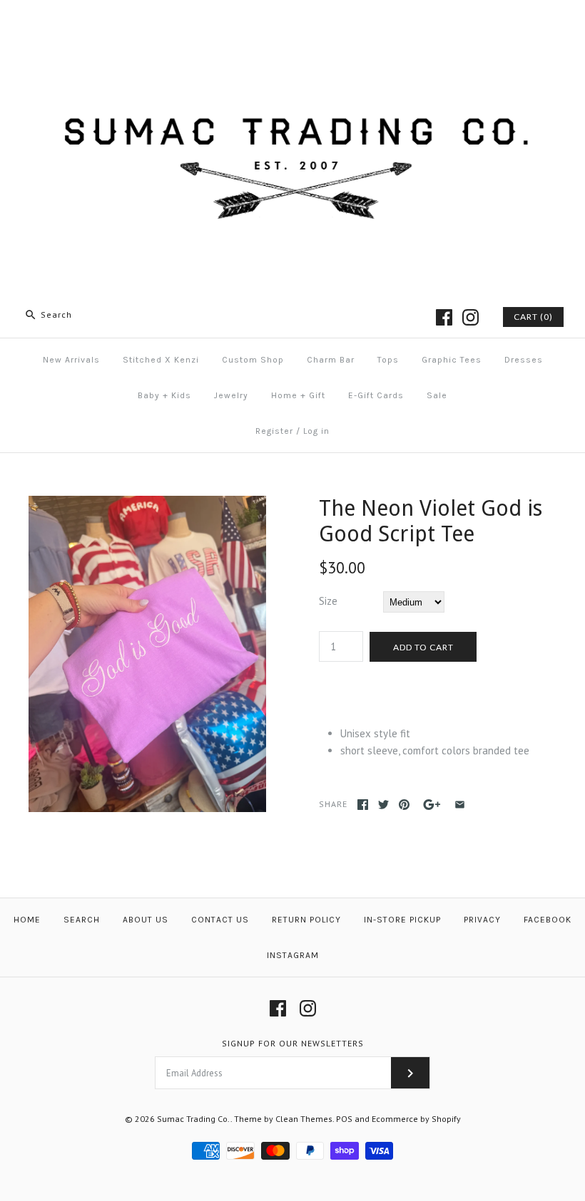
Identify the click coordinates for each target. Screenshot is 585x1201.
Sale (437, 395)
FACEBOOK (547, 920)
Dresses (523, 360)
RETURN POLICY (306, 920)
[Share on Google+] (431, 804)
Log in (316, 431)
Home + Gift (298, 395)
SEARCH (81, 920)
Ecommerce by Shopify (416, 1118)
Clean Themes (303, 1118)
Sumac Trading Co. (193, 1118)
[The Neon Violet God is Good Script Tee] (147, 504)
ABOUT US (145, 920)
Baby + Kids (164, 395)
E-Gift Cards (376, 395)
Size (328, 601)
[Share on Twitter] (383, 804)
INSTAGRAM (293, 955)
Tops (388, 360)
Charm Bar (331, 360)
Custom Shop (253, 360)
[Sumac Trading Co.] (292, 22)
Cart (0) (533, 316)
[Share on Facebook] (362, 804)
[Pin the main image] (404, 804)
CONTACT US (220, 920)
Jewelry (231, 395)
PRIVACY (482, 920)
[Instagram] (470, 317)
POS (344, 1118)
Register (274, 431)
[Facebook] (444, 317)
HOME (27, 920)
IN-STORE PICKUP (402, 920)
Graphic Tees (452, 360)
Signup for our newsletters (293, 1043)
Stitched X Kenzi (161, 360)
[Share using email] (459, 804)
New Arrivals (71, 360)
